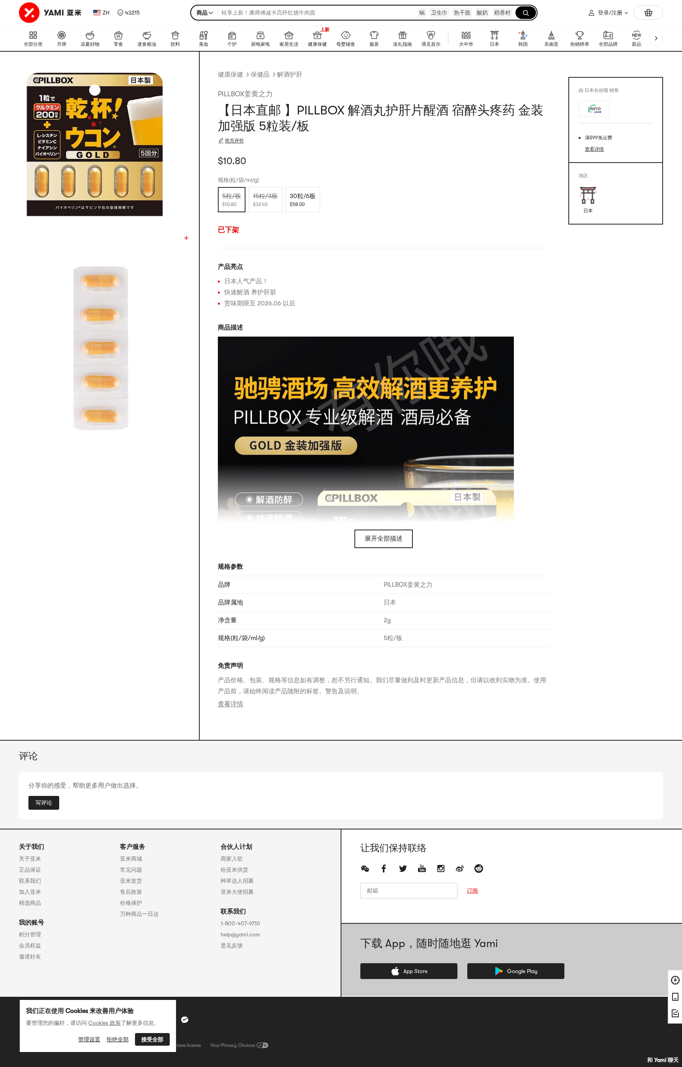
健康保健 (230, 74)
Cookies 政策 (104, 1023)
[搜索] (525, 12)
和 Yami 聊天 (663, 1060)
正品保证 (30, 870)
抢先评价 (234, 140)
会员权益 (30, 945)
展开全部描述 (384, 538)
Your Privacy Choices (232, 1045)
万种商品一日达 (139, 914)
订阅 (472, 890)
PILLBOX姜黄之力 (245, 94)
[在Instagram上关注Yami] (441, 868)
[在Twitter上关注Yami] (403, 868)
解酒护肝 (289, 74)
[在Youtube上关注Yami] (422, 868)
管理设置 (89, 1039)
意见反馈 (232, 945)
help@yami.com (240, 934)
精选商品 (30, 903)
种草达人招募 (237, 881)
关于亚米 (30, 858)
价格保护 (131, 903)
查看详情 (230, 704)
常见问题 (131, 870)
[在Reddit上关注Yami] (478, 868)
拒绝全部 (118, 1039)
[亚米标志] (51, 12)
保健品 (260, 74)
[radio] (231, 199)
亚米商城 (131, 858)
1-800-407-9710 (240, 923)
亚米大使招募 (237, 892)
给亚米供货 (234, 870)
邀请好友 (30, 956)
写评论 (44, 802)
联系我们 (30, 881)
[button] (128, 13)
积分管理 (30, 934)
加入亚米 (30, 892)
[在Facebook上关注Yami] (384, 868)
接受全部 (152, 1039)
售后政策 (131, 892)
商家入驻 (232, 858)
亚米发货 (131, 881)
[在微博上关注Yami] (460, 868)
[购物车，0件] (648, 13)
